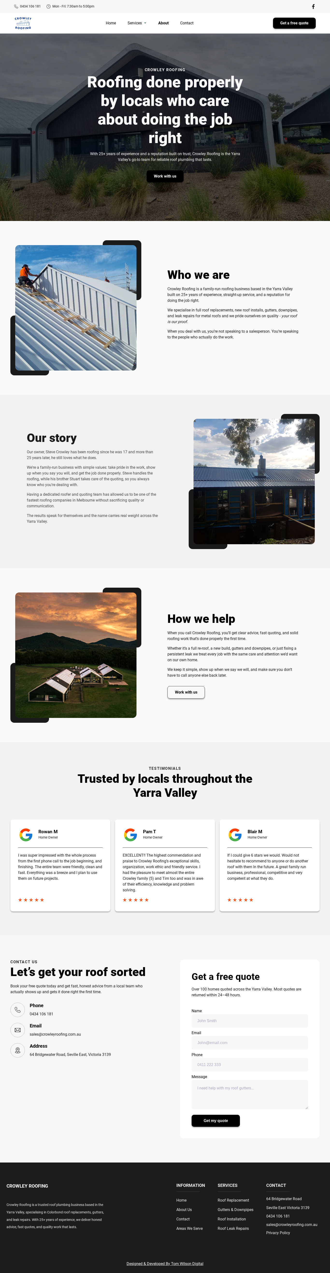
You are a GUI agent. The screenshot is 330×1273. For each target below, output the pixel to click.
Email (196, 1033)
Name (197, 1011)
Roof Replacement (233, 1200)
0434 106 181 (30, 6)
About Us (184, 1209)
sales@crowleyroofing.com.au (55, 1034)
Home (111, 23)
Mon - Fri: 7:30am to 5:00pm (73, 6)
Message (199, 1076)
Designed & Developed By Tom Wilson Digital (165, 1263)
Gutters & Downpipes (235, 1209)
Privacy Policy (278, 1233)
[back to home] (23, 23)
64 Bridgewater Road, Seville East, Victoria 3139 (70, 1054)
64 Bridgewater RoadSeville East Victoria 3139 (287, 1203)
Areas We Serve (189, 1228)
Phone (197, 1055)
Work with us (165, 176)
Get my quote (216, 1121)
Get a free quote (294, 23)
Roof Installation (232, 1219)
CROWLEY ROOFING (27, 1186)
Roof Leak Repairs (233, 1228)
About (163, 23)
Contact (187, 23)
